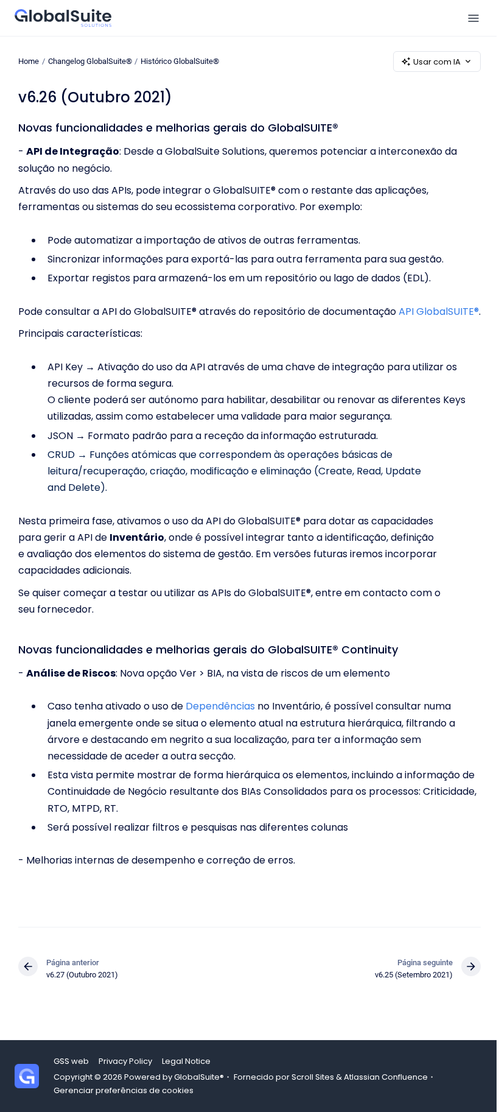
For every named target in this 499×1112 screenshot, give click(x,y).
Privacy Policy (125, 1061)
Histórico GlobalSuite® (180, 61)
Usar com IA (437, 62)
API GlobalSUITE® (439, 311)
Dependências (220, 706)
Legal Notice (186, 1061)
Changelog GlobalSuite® (90, 61)
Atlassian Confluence (386, 1077)
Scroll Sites (312, 1077)
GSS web (71, 1061)
